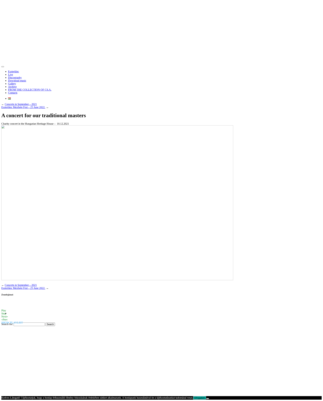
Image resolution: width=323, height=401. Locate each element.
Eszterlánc (13, 71)
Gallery (12, 83)
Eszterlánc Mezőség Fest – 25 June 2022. (23, 107)
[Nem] (207, 398)
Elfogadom (199, 398)
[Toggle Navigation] (2, 66)
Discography (15, 77)
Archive (12, 86)
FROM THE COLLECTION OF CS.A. (29, 89)
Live (10, 74)
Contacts (12, 92)
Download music (17, 80)
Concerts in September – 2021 (21, 104)
